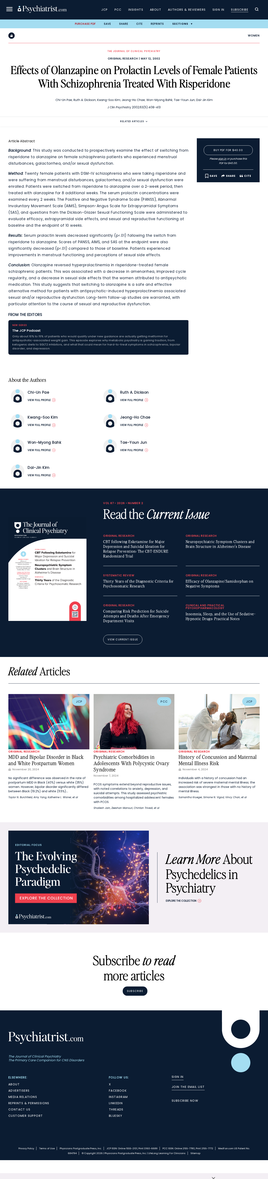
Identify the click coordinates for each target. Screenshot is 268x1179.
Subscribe (239, 10)
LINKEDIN (116, 1103)
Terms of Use (47, 1148)
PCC (118, 10)
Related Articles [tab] (132, 121)
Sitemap (195, 1153)
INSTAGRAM (118, 1097)
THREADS (116, 1109)
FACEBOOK (118, 1091)
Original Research (123, 59)
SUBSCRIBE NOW (185, 1101)
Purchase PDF (85, 24)
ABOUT (14, 1084)
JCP (104, 10)
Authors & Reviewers (187, 10)
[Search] (257, 10)
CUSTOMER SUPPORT (25, 1116)
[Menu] (9, 9)
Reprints (157, 24)
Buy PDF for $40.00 (228, 150)
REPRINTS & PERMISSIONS (28, 1103)
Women (254, 35)
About (155, 10)
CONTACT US (19, 1109)
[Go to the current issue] (47, 620)
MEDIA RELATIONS (22, 1097)
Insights (135, 10)
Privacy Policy (26, 1148)
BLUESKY (115, 1116)
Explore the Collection (181, 900)
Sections (180, 24)
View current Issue (123, 639)
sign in (222, 158)
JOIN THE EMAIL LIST (188, 1087)
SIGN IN (178, 1077)
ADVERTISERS (19, 1091)
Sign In (218, 10)
